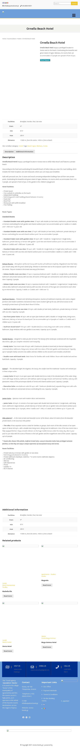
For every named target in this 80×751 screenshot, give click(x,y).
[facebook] (23, 717)
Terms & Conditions (50, 694)
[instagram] (29, 717)
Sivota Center (6, 642)
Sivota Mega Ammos (48, 638)
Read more (8, 596)
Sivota (45, 146)
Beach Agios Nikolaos (35, 146)
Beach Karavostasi (8, 585)
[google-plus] (26, 717)
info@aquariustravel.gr (30, 703)
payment (66, 701)
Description (9, 152)
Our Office (47, 686)
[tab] (9, 151)
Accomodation (11, 39)
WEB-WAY (56, 745)
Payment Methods (50, 690)
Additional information (24, 152)
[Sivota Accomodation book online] (3, 12)
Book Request (45, 60)
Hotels (19, 39)
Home (4, 39)
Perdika (4, 587)
